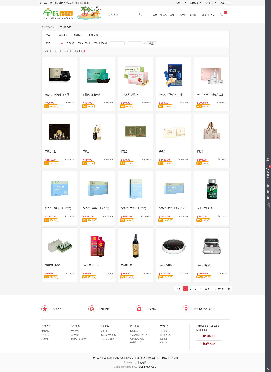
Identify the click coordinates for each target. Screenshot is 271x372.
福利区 (192, 14)
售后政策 (134, 331)
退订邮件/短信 (166, 334)
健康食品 (63, 35)
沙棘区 (173, 14)
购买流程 (130, 357)
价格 (67, 51)
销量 (46, 51)
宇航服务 (179, 2)
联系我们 (152, 357)
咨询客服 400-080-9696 (77, 2)
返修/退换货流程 (137, 338)
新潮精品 (78, 35)
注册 (204, 14)
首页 (155, 14)
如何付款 (141, 357)
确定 (151, 43)
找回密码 (163, 331)
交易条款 (45, 338)
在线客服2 (210, 343)
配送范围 (104, 331)
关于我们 (97, 357)
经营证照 (224, 2)
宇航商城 (141, 362)
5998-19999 (84, 43)
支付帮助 (75, 325)
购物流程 (45, 331)
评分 (56, 51)
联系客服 (163, 338)
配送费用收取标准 (108, 334)
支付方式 (75, 331)
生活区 (163, 14)
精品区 (183, 14)
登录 (212, 14)
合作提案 (163, 357)
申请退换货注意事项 (138, 334)
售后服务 (209, 2)
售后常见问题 (135, 342)
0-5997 (70, 43)
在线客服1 (210, 335)
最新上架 (78, 51)
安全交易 (119, 357)
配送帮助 (105, 325)
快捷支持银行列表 (78, 338)
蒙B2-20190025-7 (147, 366)
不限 (61, 43)
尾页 (207, 288)
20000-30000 (100, 43)
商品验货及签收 (107, 338)
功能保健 (93, 35)
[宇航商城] (58, 12)
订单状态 (45, 334)
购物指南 (194, 2)
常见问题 (163, 342)
